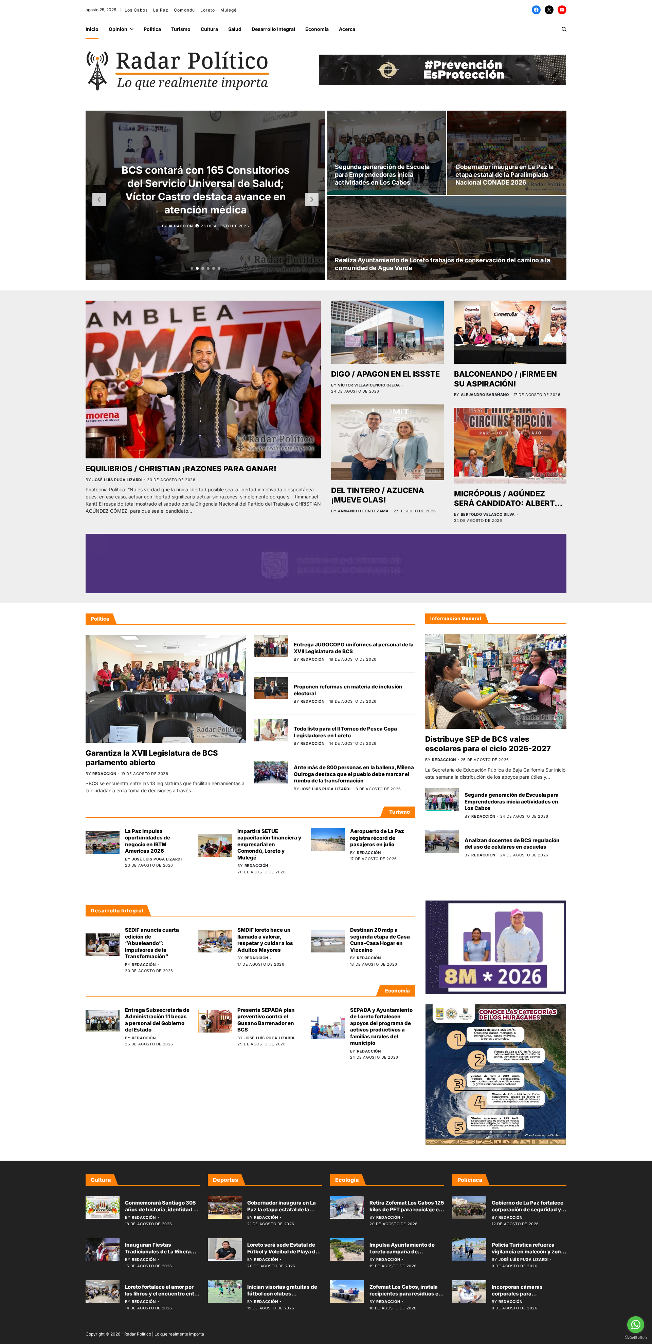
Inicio (92, 29)
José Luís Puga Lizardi (117, 479)
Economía (317, 29)
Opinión (118, 29)
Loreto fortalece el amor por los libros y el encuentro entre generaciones (162, 1293)
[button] (192, 268)
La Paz (160, 10)
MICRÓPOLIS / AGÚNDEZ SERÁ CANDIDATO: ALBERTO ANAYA (507, 503)
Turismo (181, 29)
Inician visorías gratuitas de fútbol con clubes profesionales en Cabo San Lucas (282, 1297)
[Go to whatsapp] (635, 1324)
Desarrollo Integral (273, 29)
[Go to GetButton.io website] (636, 1337)
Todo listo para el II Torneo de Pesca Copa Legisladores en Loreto (345, 732)
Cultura (209, 29)
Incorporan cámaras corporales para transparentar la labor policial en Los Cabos (529, 1297)
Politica (152, 29)
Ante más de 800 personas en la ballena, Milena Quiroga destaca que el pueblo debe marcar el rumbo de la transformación (354, 774)
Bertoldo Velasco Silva (488, 514)
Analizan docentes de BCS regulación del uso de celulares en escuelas (512, 843)
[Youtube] (562, 9)
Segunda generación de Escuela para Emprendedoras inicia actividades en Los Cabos (382, 174)
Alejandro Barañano (485, 394)
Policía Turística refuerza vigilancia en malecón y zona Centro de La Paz (528, 1251)
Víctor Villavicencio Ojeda (369, 385)
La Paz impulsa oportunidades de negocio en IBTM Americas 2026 (147, 841)
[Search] (564, 29)
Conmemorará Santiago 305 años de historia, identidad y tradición (160, 1209)
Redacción (181, 226)
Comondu (184, 10)
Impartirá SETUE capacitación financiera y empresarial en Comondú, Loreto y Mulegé (269, 844)
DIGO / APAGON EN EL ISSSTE (385, 374)
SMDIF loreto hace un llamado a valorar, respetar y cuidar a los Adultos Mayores (265, 940)
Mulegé (228, 10)
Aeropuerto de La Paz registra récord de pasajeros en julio (377, 838)
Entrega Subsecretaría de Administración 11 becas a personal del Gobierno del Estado (157, 1020)
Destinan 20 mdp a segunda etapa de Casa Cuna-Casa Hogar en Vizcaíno (380, 940)
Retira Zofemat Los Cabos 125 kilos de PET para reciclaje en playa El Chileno (406, 1209)
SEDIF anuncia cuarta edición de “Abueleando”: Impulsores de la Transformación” (152, 943)
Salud (234, 29)
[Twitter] (549, 9)
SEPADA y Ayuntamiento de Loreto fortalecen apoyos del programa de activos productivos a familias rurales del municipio (381, 1026)
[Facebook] (536, 9)
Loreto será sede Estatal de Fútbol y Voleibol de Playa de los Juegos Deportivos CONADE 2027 (283, 1255)
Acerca (347, 29)
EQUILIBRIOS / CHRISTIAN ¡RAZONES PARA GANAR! (181, 468)
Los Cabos (136, 10)
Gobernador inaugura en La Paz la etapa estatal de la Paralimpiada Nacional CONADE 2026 (504, 174)
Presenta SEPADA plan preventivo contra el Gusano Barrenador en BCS (266, 1020)
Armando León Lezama (363, 511)
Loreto (207, 10)
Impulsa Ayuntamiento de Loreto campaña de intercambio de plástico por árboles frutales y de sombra (405, 1255)
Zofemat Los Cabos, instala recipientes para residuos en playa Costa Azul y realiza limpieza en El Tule (405, 1297)
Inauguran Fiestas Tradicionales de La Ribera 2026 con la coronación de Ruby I (158, 1255)
